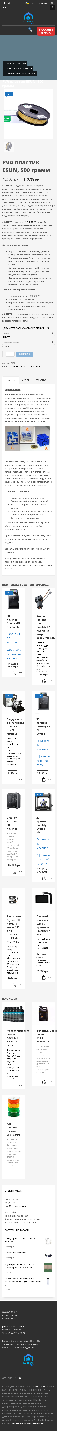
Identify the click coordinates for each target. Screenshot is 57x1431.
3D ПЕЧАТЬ (46, 31)
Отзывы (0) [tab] (41, 380)
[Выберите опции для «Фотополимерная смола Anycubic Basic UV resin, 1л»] (20, 1085)
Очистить (7, 347)
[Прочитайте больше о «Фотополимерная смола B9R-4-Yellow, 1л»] (44, 1082)
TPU (31, 222)
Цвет (6, 337)
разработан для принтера (42, 652)
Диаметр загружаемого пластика (26, 328)
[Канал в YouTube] (9, 3)
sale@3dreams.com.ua (15, 1206)
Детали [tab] (26, 380)
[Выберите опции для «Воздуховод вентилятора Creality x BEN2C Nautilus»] (20, 780)
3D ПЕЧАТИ (39, 1386)
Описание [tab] (10, 380)
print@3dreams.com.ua (13, 1326)
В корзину (24, 354)
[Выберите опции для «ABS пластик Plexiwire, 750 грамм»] (20, 1175)
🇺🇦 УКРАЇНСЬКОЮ (37, 3)
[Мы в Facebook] (15, 1378)
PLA (26, 222)
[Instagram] (4, 7)
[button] (14, 673)
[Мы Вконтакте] (19, 1378)
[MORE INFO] (20, 673)
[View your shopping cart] (31, 30)
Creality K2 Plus (43, 666)
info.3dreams (15, 1329)
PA (35, 222)
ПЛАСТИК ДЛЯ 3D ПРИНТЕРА (26, 366)
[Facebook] (4, 3)
